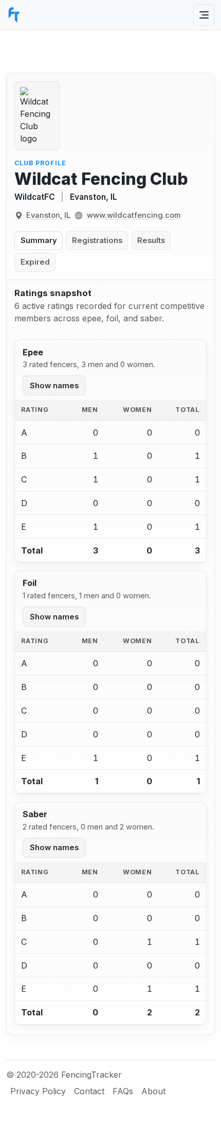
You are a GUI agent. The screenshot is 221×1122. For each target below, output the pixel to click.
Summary (39, 240)
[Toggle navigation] (204, 15)
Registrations (97, 240)
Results (151, 240)
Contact (89, 1091)
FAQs (123, 1091)
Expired (35, 262)
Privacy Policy (38, 1091)
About (153, 1091)
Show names (54, 385)
